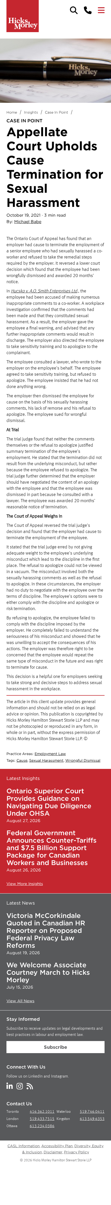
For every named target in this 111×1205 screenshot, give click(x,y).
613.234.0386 (42, 1126)
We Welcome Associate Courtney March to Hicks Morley (48, 972)
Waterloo (64, 1112)
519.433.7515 (42, 1119)
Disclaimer (53, 1152)
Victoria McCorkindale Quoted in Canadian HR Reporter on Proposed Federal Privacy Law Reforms (45, 930)
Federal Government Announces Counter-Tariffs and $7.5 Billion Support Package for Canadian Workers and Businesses (51, 848)
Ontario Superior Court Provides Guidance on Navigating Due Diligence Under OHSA (48, 802)
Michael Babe (27, 221)
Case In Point (56, 112)
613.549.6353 (92, 1119)
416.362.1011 (42, 1112)
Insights (31, 112)
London (12, 1119)
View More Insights (24, 883)
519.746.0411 (92, 1112)
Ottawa (11, 1126)
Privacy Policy (76, 1152)
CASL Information (23, 1146)
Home (11, 112)
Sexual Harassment (46, 760)
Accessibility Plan (57, 1146)
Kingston (63, 1119)
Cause (22, 760)
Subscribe (55, 1047)
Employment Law (50, 754)
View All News (20, 1001)
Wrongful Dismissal (82, 760)
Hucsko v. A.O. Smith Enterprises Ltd (44, 291)
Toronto (12, 1112)
